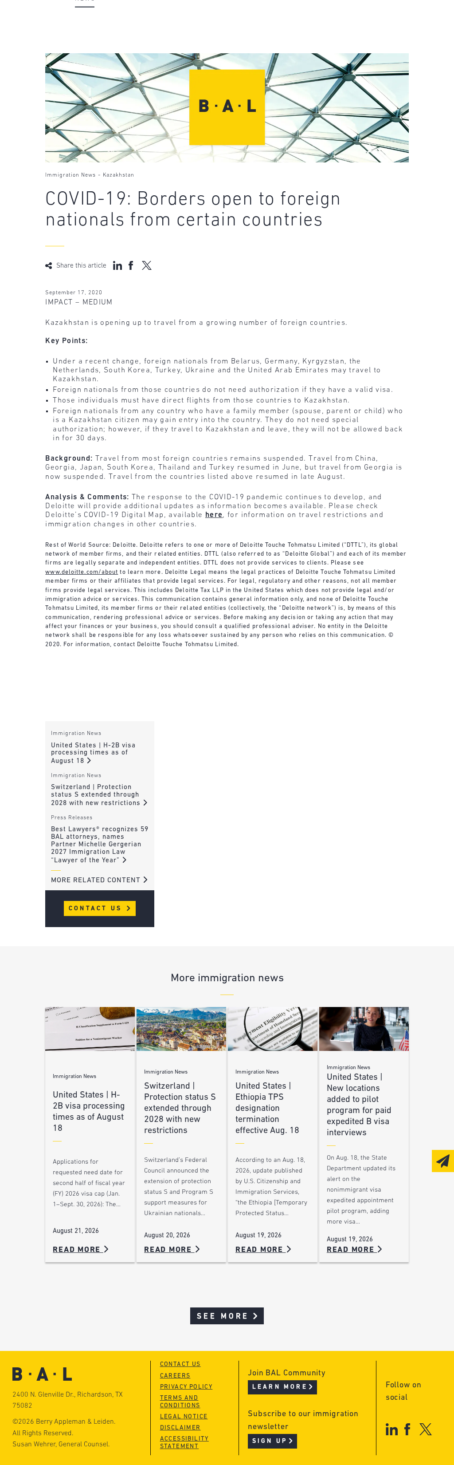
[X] (425, 1429)
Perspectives (233, 21)
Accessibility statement (184, 1443)
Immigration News (70, 175)
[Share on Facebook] (132, 265)
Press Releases (72, 818)
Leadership (95, 21)
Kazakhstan (118, 175)
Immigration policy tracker (263, 38)
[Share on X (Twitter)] (146, 265)
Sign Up (269, 1441)
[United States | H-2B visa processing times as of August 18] (90, 1029)
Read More (78, 1250)
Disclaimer (180, 1428)
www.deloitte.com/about (81, 572)
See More (223, 1316)
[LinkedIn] (392, 1429)
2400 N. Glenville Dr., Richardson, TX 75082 (67, 1400)
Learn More (280, 1387)
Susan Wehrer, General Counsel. (61, 1444)
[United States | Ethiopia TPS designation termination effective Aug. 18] (272, 1029)
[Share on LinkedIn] (117, 265)
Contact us (180, 1364)
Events (220, 54)
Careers (89, 71)
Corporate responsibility (123, 38)
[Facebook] (407, 1429)
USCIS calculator (242, 71)
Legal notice (184, 1417)
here (214, 515)
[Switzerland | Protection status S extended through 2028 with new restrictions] (181, 1029)
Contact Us (97, 908)
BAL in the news (106, 54)
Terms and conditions (180, 1402)
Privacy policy (186, 1387)
